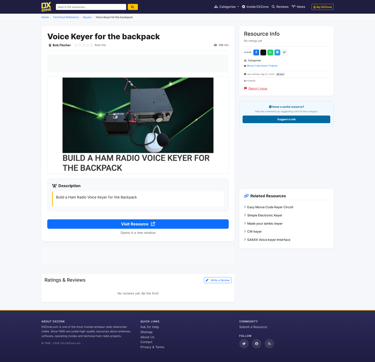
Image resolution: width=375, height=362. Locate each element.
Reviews (282, 7)
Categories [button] (228, 7)
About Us (147, 337)
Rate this (100, 45)
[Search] (133, 7)
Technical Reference (66, 17)
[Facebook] (256, 52)
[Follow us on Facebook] (256, 343)
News (300, 7)
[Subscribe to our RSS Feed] (269, 343)
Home (45, 17)
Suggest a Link (286, 119)
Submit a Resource (253, 327)
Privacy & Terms (152, 347)
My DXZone (324, 7)
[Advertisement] (138, 63)
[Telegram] (277, 52)
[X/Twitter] (263, 52)
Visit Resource (135, 224)
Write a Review (220, 280)
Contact (146, 342)
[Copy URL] (284, 52)
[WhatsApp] (270, 52)
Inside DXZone (257, 7)
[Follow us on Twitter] (244, 343)
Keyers (87, 17)
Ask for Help (149, 327)
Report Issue (257, 88)
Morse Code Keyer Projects (262, 65)
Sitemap (146, 332)
